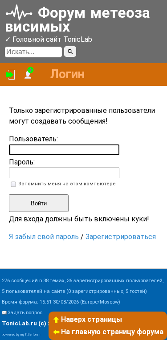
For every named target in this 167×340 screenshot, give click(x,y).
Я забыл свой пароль (44, 236)
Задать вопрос (25, 313)
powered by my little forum (21, 334)
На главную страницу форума (112, 332)
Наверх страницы (91, 319)
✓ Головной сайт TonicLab (48, 39)
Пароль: (22, 162)
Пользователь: (33, 139)
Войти (39, 203)
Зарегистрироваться (121, 236)
